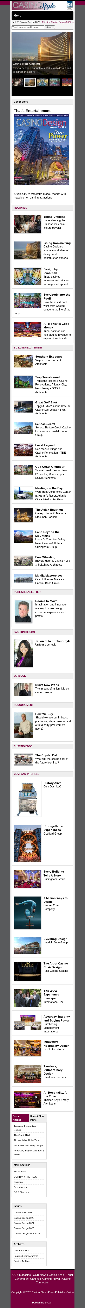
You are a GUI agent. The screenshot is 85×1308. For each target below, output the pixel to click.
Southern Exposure (49, 356)
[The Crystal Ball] (23, 765)
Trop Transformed (47, 377)
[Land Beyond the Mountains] (23, 542)
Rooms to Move (46, 601)
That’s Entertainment (32, 111)
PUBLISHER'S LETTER (27, 592)
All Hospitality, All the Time (26, 1140)
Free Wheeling (45, 557)
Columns (18, 1182)
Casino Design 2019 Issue (27, 1233)
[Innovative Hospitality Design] (27, 1055)
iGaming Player (51, 1278)
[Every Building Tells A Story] (27, 887)
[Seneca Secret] (23, 433)
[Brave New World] (23, 695)
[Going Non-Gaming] (27, 258)
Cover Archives (21, 1250)
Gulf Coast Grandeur (49, 466)
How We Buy (44, 714)
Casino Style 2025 (23, 1212)
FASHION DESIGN (24, 632)
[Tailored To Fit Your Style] (23, 666)
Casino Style (56, 1274)
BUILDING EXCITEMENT (28, 347)
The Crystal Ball (46, 755)
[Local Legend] (23, 455)
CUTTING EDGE (23, 746)
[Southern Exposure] (23, 367)
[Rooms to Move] (23, 623)
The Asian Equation (49, 509)
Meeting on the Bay (49, 488)
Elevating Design (55, 939)
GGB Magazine (21, 1274)
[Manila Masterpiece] (23, 582)
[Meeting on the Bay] (23, 499)
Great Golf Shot (46, 402)
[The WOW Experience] (27, 1006)
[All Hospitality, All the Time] (27, 1107)
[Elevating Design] (27, 953)
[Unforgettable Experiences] (27, 861)
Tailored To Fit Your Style (53, 641)
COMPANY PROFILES (26, 774)
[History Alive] (27, 815)
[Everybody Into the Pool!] (27, 307)
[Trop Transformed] (23, 387)
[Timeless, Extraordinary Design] (27, 1082)
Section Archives (22, 1261)
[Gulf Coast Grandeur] (23, 474)
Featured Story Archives (26, 1256)
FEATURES (20, 207)
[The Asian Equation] (23, 521)
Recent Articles (17, 1118)
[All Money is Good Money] (27, 336)
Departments (20, 1187)
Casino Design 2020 (24, 1228)
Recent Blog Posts (37, 1118)
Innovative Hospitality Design (28, 1145)
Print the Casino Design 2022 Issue (59, 22)
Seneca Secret (45, 424)
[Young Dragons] (27, 232)
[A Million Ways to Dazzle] (27, 928)
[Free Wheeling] (23, 565)
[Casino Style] (42, 9)
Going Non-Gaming (26, 63)
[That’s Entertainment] (42, 184)
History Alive (52, 783)
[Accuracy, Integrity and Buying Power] (27, 1029)
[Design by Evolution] (27, 284)
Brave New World (47, 684)
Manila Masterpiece (49, 575)
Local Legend (45, 445)
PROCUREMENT (23, 705)
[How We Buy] (23, 737)
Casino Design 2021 (24, 1223)
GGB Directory (21, 1192)
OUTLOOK (20, 675)
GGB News (39, 1274)
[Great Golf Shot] (23, 412)
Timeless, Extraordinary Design (53, 1069)
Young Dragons (54, 216)
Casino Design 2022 (24, 1218)
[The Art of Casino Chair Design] (27, 980)
